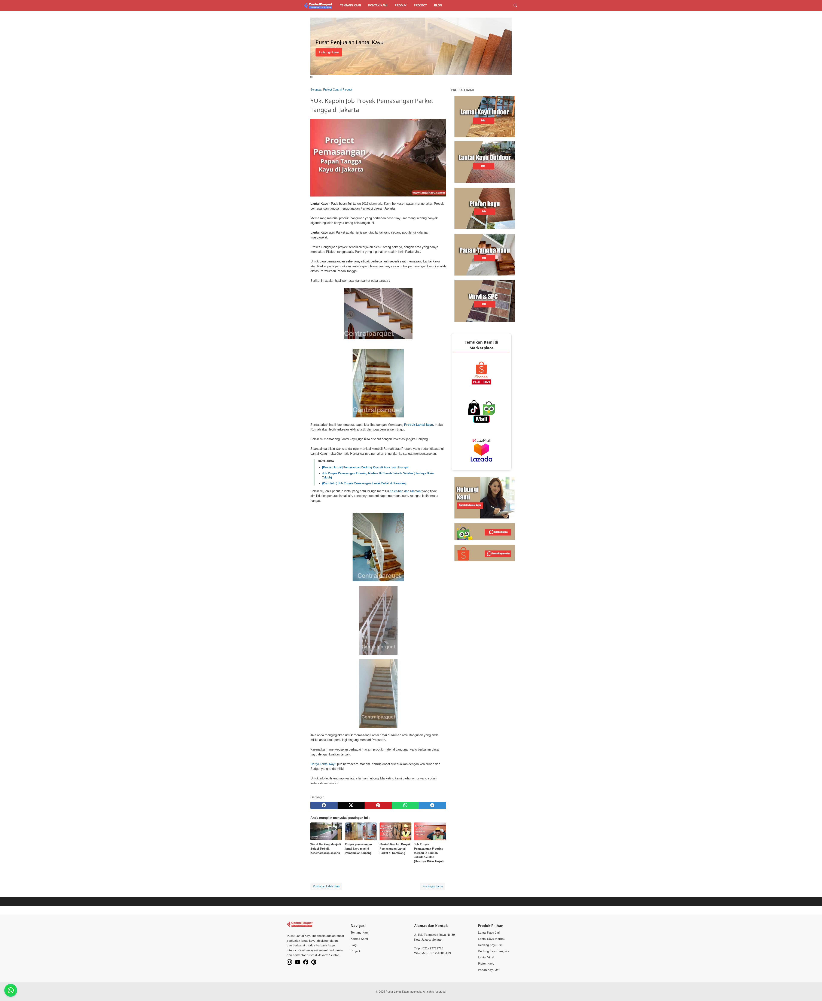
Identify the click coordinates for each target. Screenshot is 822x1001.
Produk (401, 5)
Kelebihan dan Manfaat (405, 491)
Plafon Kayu (486, 963)
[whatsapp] (405, 805)
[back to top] (813, 991)
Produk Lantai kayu (418, 424)
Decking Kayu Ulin (490, 945)
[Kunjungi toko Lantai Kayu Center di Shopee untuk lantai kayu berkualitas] (484, 552)
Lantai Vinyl (486, 957)
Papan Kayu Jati (489, 969)
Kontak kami (377, 5)
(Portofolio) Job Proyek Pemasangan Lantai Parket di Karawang (364, 483)
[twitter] (351, 805)
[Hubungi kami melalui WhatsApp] (484, 497)
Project (420, 5)
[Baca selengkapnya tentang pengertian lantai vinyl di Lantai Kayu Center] (484, 300)
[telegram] (432, 805)
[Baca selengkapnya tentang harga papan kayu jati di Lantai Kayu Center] (484, 254)
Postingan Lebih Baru (326, 886)
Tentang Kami (360, 932)
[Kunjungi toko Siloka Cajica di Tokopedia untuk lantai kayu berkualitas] (484, 531)
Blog (438, 5)
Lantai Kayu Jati (489, 932)
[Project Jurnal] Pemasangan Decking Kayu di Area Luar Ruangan (365, 467)
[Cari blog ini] (515, 5)
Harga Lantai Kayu (323, 764)
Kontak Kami (359, 938)
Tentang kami (350, 5)
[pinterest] (378, 805)
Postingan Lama (433, 886)
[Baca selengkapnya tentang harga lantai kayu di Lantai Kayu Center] (484, 116)
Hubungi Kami (329, 52)
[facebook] (324, 805)
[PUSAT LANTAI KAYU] (318, 5)
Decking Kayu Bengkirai (494, 951)
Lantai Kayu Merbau (491, 938)
